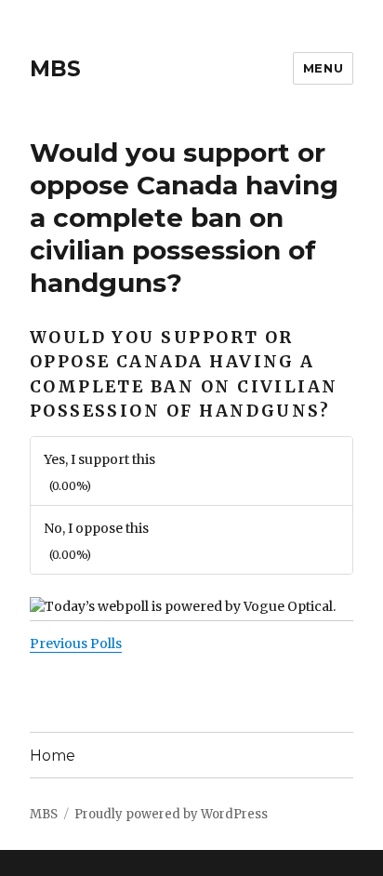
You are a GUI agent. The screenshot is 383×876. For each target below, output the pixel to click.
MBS (55, 69)
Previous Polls (76, 643)
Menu (323, 67)
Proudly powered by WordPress (171, 814)
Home (52, 755)
